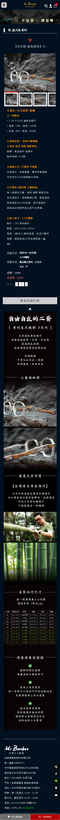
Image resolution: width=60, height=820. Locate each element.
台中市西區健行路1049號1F (26, 788)
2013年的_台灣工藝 (22, 778)
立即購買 (46, 817)
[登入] (50, 5)
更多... (23, 266)
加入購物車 (16, 817)
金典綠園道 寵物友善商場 (25, 783)
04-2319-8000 (19, 803)
